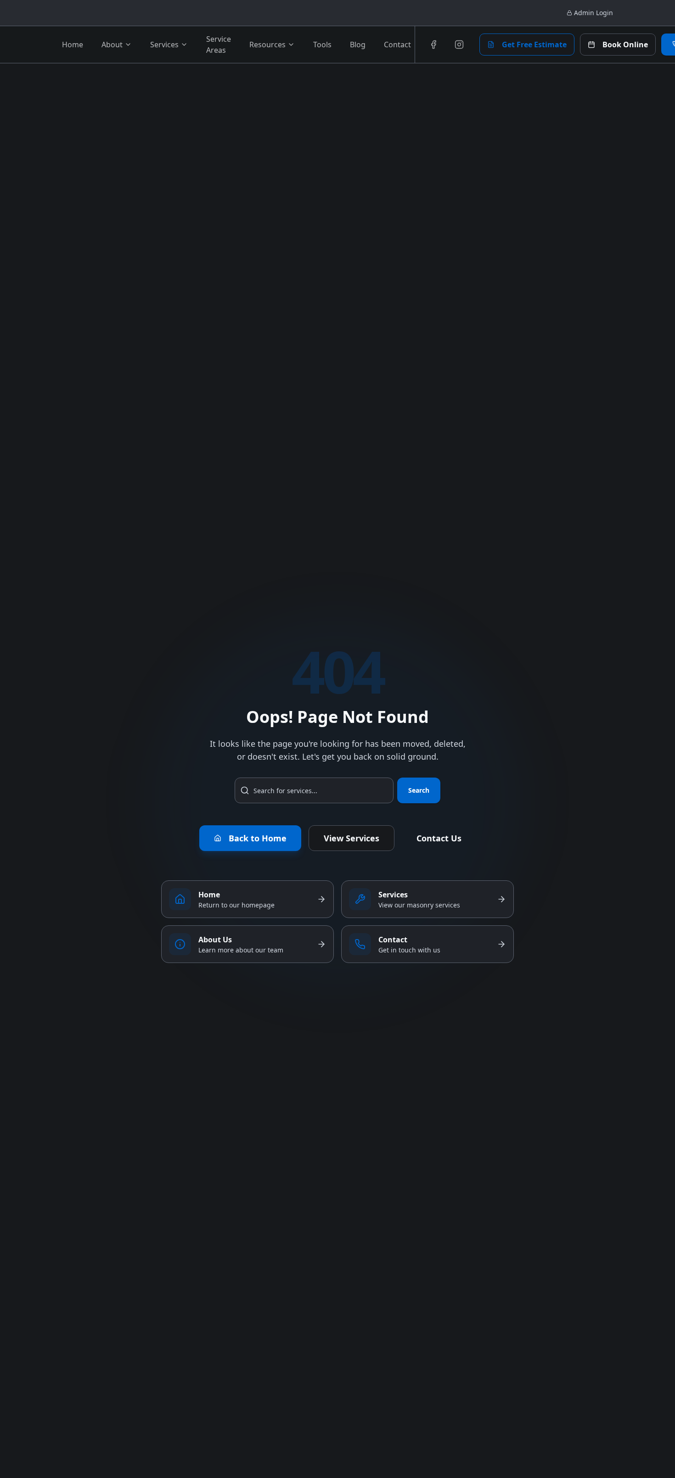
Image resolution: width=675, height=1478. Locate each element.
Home (72, 44)
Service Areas (218, 44)
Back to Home (258, 838)
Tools (322, 44)
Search (418, 790)
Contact (397, 44)
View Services (351, 838)
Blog (358, 44)
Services (164, 44)
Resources (267, 44)
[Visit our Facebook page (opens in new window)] (433, 45)
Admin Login (593, 12)
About (112, 44)
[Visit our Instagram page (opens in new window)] (459, 45)
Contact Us (438, 838)
